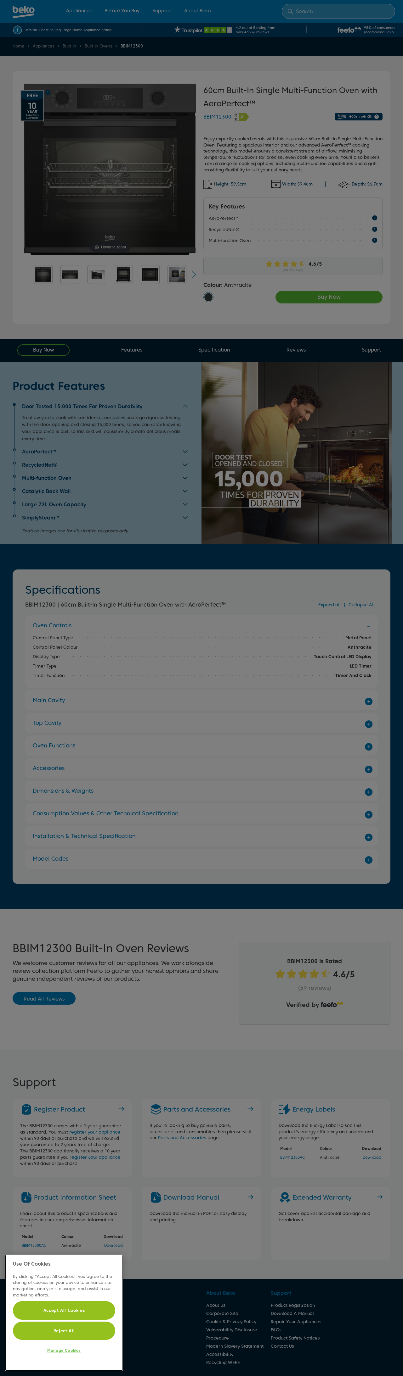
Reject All (64, 1330)
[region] (64, 1313)
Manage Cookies (64, 1350)
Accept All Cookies (64, 1310)
